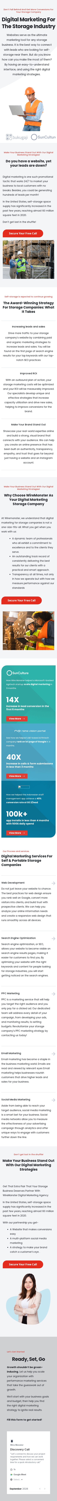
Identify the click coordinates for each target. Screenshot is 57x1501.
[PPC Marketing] (53, 994)
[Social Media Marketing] (53, 1100)
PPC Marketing (10, 993)
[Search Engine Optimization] (53, 939)
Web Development (13, 882)
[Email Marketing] (53, 1054)
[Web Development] (53, 883)
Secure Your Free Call (23, 233)
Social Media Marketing (15, 1099)
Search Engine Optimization (18, 938)
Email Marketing (11, 1053)
